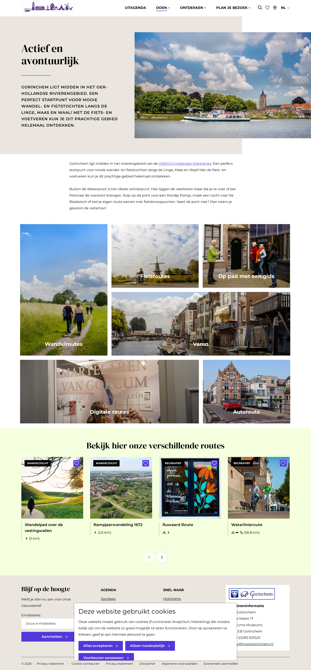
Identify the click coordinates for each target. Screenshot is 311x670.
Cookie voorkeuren (85, 664)
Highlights (172, 599)
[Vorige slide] (149, 557)
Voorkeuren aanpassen (103, 658)
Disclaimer (147, 664)
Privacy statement (50, 664)
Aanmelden (52, 637)
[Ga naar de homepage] (48, 8)
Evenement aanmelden (221, 664)
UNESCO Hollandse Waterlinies (185, 164)
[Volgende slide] (161, 557)
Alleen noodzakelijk (147, 646)
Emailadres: (31, 615)
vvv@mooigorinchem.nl (253, 644)
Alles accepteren (98, 646)
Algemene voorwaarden (179, 664)
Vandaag (108, 599)
